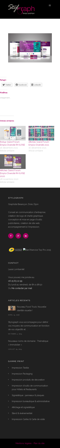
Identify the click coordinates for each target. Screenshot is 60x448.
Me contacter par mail (22, 288)
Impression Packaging (22, 374)
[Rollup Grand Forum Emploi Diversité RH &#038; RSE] (13, 133)
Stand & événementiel (22, 413)
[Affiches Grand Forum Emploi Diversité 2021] (41, 133)
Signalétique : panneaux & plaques (28, 395)
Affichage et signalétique (23, 407)
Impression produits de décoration (28, 380)
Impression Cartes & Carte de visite (28, 419)
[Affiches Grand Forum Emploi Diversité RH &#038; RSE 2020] (13, 161)
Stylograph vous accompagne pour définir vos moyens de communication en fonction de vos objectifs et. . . (28, 326)
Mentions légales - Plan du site (30, 443)
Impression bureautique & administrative (31, 401)
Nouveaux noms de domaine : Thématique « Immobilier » (28, 343)
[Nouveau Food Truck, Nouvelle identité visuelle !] (11, 308)
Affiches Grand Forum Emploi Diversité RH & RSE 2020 (12, 173)
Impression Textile (20, 368)
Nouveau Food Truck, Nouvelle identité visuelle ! (31, 309)
